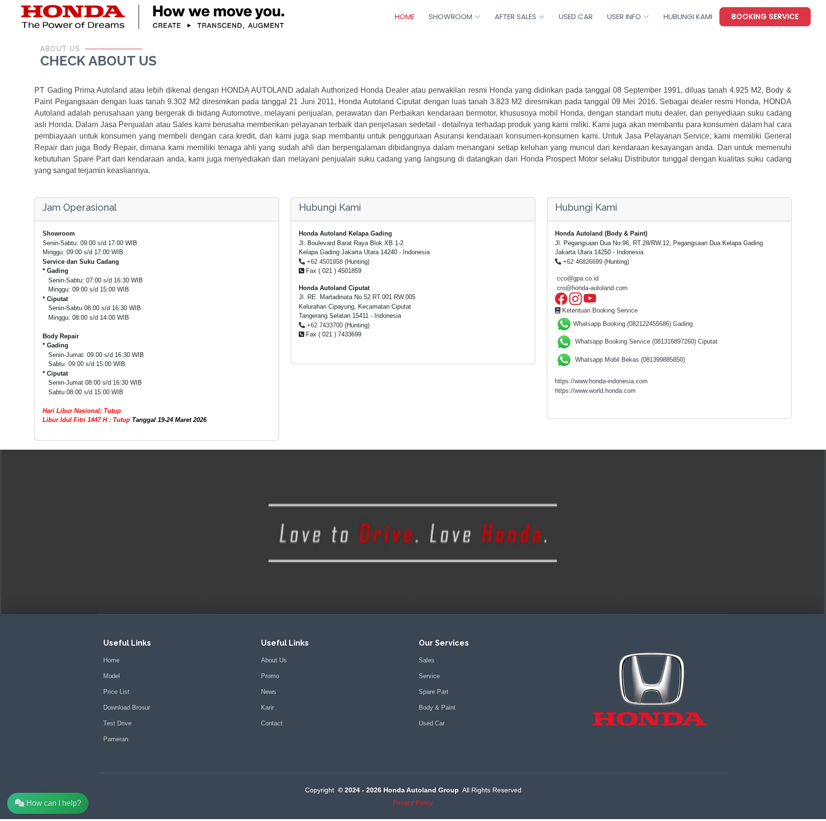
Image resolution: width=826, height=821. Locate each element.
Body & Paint (437, 707)
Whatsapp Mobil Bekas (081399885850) (629, 359)
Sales (427, 660)
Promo (270, 676)
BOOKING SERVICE (765, 16)
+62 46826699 (581, 261)
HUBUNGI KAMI (687, 16)
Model (111, 676)
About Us (274, 660)
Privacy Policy (413, 802)
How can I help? (52, 803)
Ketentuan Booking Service (599, 310)
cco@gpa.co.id (577, 278)
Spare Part (433, 692)
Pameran (115, 739)
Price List (116, 692)
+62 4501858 (324, 261)
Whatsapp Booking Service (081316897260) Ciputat (645, 341)
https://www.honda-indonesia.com (601, 381)
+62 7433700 (324, 325)
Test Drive (117, 723)
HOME (404, 16)
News (268, 692)
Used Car (432, 723)
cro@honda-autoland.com (592, 288)
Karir (267, 707)
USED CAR (576, 16)
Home (111, 660)
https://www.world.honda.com (595, 390)
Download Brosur (126, 707)
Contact (272, 723)
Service (429, 676)
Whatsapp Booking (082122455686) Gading (633, 323)
